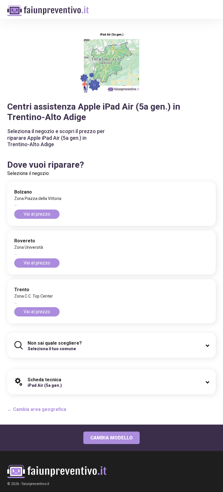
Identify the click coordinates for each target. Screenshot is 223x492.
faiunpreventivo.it (35, 484)
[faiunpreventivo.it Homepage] (57, 471)
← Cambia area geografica (36, 409)
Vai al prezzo (37, 214)
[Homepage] (48, 7)
